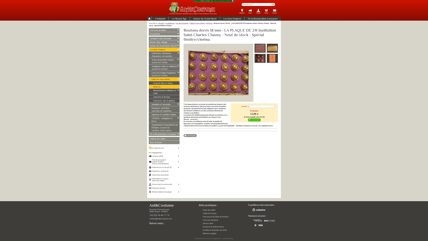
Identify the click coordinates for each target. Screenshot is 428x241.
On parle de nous (158, 148)
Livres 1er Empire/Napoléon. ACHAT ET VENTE (164, 74)
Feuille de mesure (209, 213)
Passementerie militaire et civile (164, 92)
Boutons (209, 23)
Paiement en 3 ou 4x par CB (162, 167)
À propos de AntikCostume (213, 227)
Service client (208, 223)
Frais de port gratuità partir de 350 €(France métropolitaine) (160, 162)
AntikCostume (206, 238)
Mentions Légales (209, 233)
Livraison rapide (157, 156)
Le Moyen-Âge (179, 19)
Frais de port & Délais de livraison (216, 217)
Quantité (244, 106)
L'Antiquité (160, 19)
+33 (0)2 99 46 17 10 (159, 215)
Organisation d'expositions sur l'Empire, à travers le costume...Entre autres (165, 128)
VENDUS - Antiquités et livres (162, 120)
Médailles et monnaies (161, 104)
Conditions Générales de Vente (215, 230)
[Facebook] (155, 228)
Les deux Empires (232, 19)
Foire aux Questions (210, 220)
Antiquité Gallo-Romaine (160, 38)
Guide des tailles (209, 210)
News (250, 13)
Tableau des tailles (157, 139)
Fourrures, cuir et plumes (164, 101)
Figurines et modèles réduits (164, 114)
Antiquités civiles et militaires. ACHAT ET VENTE (164, 68)
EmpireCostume (216, 238)
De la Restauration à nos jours (263, 19)
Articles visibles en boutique (162, 192)
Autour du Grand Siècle (205, 19)
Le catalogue (169, 23)
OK (273, 4)
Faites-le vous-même (197, 23)
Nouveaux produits (158, 30)
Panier (266, 13)
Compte (258, 13)
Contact (274, 13)
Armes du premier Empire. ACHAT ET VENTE (163, 61)
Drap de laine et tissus (163, 83)
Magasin (242, 13)
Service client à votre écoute (162, 184)
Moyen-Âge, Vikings (158, 42)
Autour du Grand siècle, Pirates (163, 46)
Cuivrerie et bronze (161, 97)
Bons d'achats (156, 142)
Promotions (155, 34)
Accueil (161, 23)
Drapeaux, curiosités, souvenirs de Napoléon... (162, 110)
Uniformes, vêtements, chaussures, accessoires (162, 55)
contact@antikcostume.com (160, 219)
